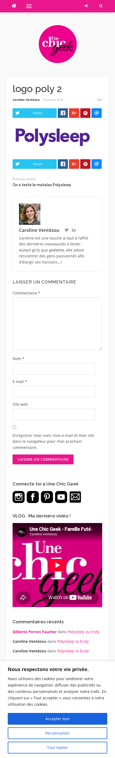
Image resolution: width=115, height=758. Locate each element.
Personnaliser (57, 733)
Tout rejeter (57, 747)
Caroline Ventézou (26, 100)
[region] (57, 709)
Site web (20, 404)
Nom (18, 358)
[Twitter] (66, 230)
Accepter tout (57, 718)
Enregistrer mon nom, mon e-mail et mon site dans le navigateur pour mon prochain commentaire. (53, 441)
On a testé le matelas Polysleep (42, 185)
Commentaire (26, 293)
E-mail (20, 381)
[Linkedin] (74, 230)
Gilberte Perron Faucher (35, 631)
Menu (26, 6)
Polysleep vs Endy (83, 631)
